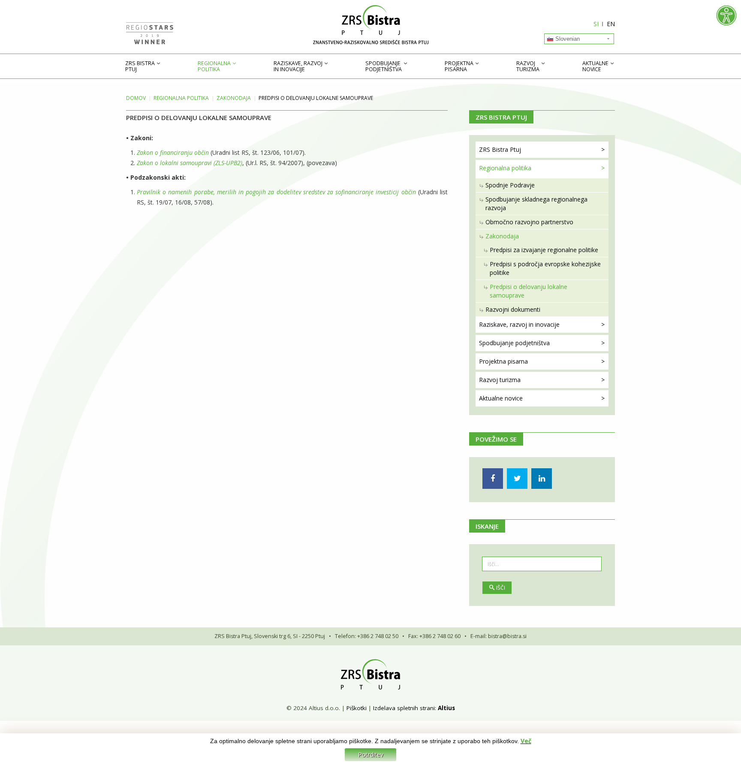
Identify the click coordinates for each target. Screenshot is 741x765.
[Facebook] (492, 478)
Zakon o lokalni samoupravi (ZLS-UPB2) (189, 163)
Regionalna (214, 66)
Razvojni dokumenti (512, 309)
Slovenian (567, 39)
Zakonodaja (234, 98)
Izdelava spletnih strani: (404, 708)
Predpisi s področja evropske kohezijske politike (545, 268)
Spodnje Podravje (510, 185)
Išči (500, 587)
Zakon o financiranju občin (173, 152)
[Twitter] (517, 478)
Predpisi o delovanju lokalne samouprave (528, 291)
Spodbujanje (383, 66)
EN (611, 24)
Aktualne (595, 66)
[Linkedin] (541, 478)
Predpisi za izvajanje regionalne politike (544, 250)
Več (526, 741)
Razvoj (527, 66)
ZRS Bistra (140, 66)
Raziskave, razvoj (298, 66)
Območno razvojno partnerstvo (529, 222)
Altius (446, 708)
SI (596, 24)
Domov (136, 98)
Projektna (459, 66)
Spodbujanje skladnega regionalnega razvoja (536, 203)
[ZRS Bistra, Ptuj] (370, 24)
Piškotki (356, 708)
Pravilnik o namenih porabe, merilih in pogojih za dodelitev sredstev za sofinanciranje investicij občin (276, 192)
